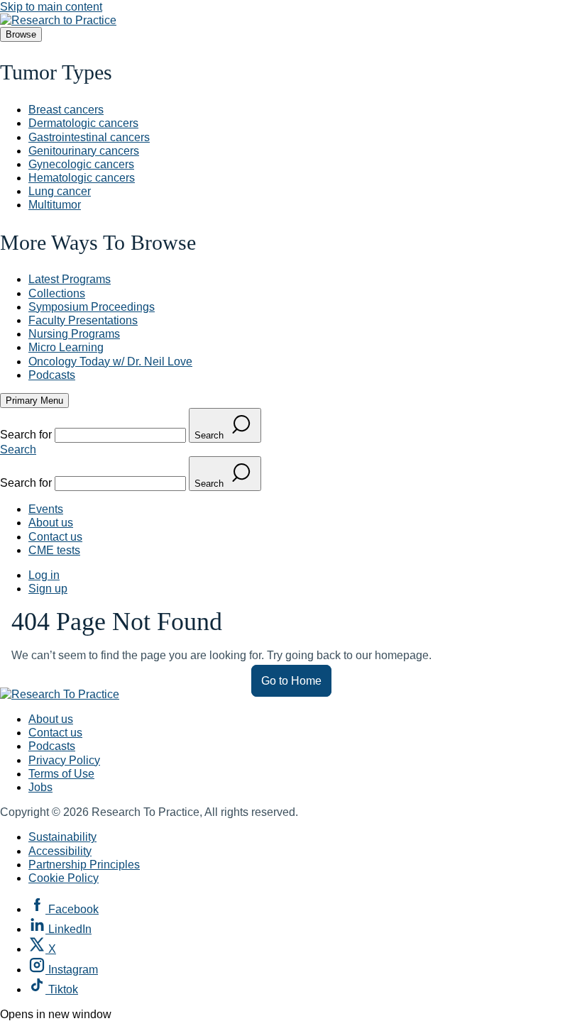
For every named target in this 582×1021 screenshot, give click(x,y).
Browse (21, 34)
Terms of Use (61, 774)
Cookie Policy (63, 878)
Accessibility (60, 851)
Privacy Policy (64, 760)
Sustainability (62, 837)
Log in (44, 575)
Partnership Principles (84, 865)
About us (50, 523)
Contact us (55, 537)
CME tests (54, 550)
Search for (27, 435)
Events (45, 509)
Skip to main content (51, 7)
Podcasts (51, 746)
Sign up (47, 589)
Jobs (40, 787)
